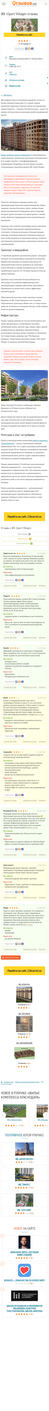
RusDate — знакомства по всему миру (24, 1280)
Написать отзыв (14, 86)
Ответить (42, 585)
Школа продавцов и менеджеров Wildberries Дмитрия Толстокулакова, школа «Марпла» (24, 1308)
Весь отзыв (39, 714)
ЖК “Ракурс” (24, 1184)
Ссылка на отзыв (10, 585)
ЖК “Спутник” (24, 1210)
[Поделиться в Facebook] (32, 48)
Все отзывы (24, 534)
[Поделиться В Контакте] (26, 48)
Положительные (24, 543)
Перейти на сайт (24, 34)
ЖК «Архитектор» (24, 1159)
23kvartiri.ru (13, 74)
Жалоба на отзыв (29, 585)
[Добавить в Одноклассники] (29, 48)
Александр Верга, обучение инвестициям (24, 1253)
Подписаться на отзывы (16, 80)
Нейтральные (24, 539)
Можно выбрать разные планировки (15, 155)
